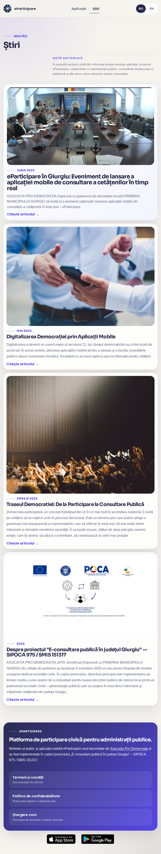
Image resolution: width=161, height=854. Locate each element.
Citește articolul (21, 214)
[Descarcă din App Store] (61, 839)
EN (152, 9)
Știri (96, 9)
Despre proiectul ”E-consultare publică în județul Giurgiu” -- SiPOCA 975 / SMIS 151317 (76, 652)
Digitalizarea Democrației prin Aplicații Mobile (61, 336)
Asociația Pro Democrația (129, 748)
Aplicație (78, 9)
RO (141, 9)
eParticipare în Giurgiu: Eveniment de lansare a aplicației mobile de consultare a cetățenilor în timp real (77, 182)
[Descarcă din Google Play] (98, 839)
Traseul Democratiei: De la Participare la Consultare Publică (75, 504)
